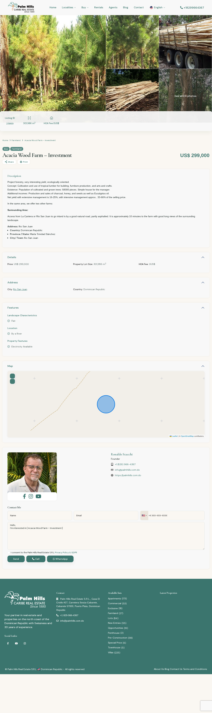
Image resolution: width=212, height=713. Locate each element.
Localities (67, 7)
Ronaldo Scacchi (122, 454)
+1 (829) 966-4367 (125, 464)
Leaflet (175, 436)
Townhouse (114, 647)
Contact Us (176, 669)
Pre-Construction (117, 637)
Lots (110, 618)
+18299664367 (194, 7)
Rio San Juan (20, 289)
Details (11, 257)
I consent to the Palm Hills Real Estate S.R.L (44, 552)
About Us (159, 669)
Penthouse (114, 632)
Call (37, 558)
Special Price (115, 642)
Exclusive (113, 608)
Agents (113, 7)
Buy (83, 7)
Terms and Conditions (195, 669)
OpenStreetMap (187, 436)
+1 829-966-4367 (69, 615)
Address (12, 282)
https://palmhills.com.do (128, 475)
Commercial (114, 603)
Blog (125, 7)
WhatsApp (61, 558)
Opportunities (115, 627)
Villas (110, 652)
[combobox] (144, 515)
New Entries (114, 622)
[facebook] (7, 643)
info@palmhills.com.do (127, 469)
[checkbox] (8, 552)
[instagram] (24, 643)
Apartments (114, 598)
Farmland (16, 140)
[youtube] (16, 643)
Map (10, 366)
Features (13, 307)
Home (53, 7)
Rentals (98, 7)
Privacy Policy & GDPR (66, 552)
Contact (139, 7)
